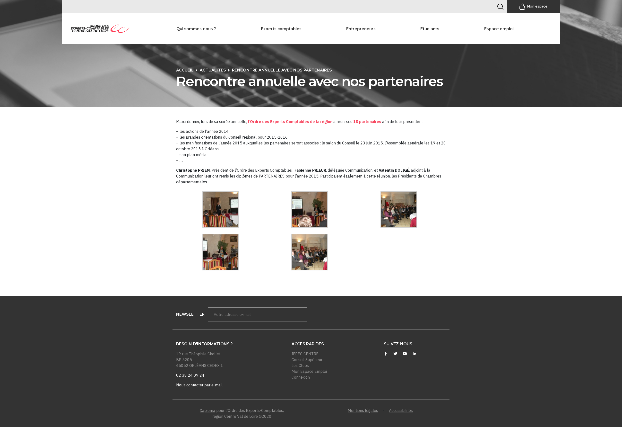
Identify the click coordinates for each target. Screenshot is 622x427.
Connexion (301, 377)
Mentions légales (363, 410)
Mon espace (537, 6)
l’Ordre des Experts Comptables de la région (290, 121)
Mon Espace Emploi (309, 371)
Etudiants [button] (429, 29)
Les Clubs (300, 365)
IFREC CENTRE (305, 353)
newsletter (190, 314)
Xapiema (207, 410)
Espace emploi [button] (499, 29)
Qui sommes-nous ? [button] (196, 29)
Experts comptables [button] (281, 29)
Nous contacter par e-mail (199, 385)
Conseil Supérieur (307, 359)
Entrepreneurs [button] (361, 29)
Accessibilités (401, 410)
